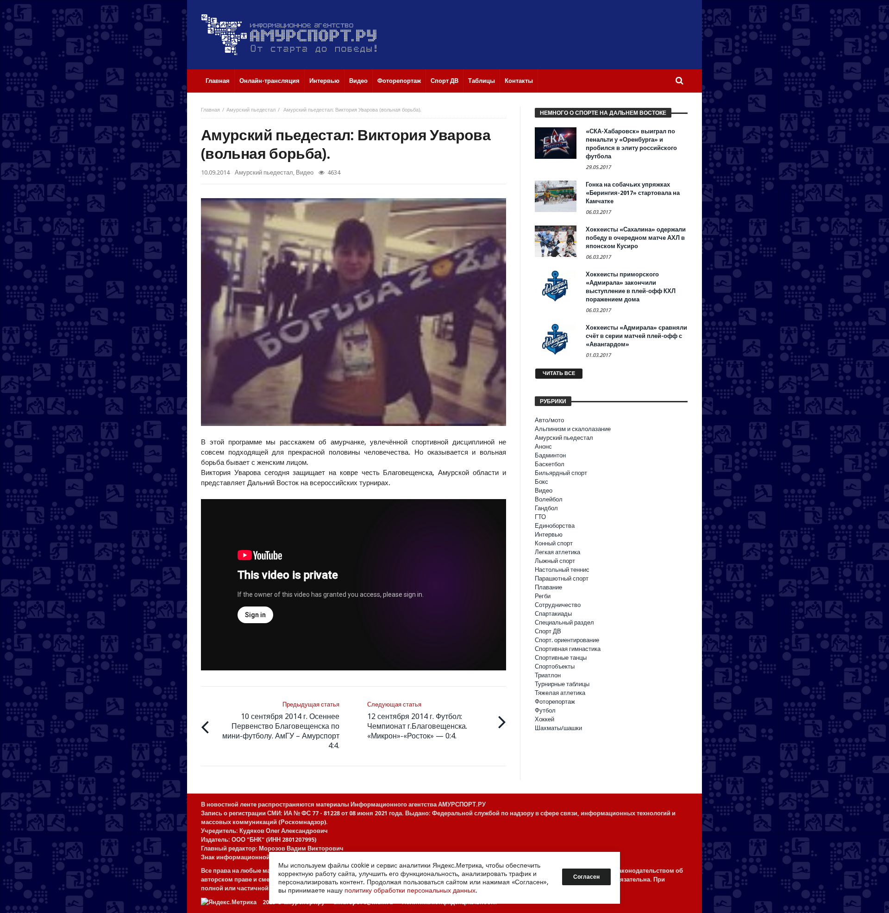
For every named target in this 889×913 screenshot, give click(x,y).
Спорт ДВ (548, 631)
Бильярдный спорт (561, 472)
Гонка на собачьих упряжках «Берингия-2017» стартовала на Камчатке (633, 193)
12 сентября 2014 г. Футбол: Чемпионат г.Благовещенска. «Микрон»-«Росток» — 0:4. (417, 720)
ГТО (540, 516)
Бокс (541, 481)
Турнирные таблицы (562, 684)
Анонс (543, 446)
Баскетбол (549, 464)
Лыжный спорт (555, 560)
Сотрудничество (558, 604)
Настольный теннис (562, 569)
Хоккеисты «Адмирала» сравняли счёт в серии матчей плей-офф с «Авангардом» (636, 336)
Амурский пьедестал (250, 110)
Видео (304, 172)
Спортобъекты (555, 666)
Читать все (559, 373)
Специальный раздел (564, 622)
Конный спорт (554, 543)
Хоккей (544, 719)
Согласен (586, 877)
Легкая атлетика (557, 552)
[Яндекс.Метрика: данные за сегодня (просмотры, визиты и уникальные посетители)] (229, 902)
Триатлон (548, 675)
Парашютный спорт (561, 578)
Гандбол (546, 508)
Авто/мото (549, 420)
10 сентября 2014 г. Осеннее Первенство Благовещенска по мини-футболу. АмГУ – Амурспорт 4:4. (280, 725)
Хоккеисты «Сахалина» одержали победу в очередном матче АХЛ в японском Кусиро (636, 238)
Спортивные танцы (561, 657)
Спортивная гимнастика (568, 648)
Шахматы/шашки (558, 728)
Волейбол (549, 499)
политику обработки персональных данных (410, 890)
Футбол (545, 710)
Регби (543, 596)
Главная (210, 110)
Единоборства (555, 525)
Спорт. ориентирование (567, 640)
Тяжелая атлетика (560, 692)
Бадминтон (550, 455)
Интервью (549, 534)
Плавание (548, 587)
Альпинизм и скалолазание (573, 428)
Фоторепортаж (555, 701)
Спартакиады (553, 613)
